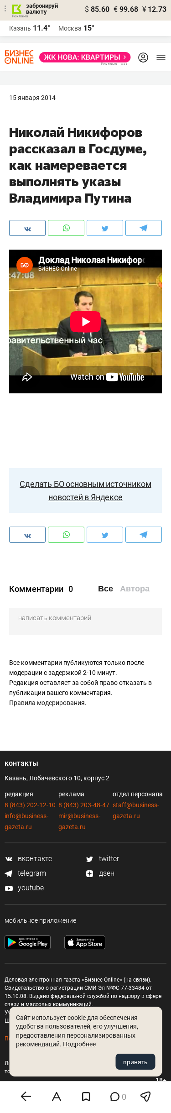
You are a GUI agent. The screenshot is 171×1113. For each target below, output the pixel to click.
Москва (70, 28)
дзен (105, 873)
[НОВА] (82, 57)
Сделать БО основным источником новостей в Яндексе (85, 490)
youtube (30, 887)
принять (135, 1062)
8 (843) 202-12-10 (30, 805)
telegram (31, 873)
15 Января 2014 (32, 97)
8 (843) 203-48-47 (83, 805)
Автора (135, 588)
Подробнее (79, 1044)
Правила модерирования (47, 702)
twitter (108, 858)
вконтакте (34, 858)
